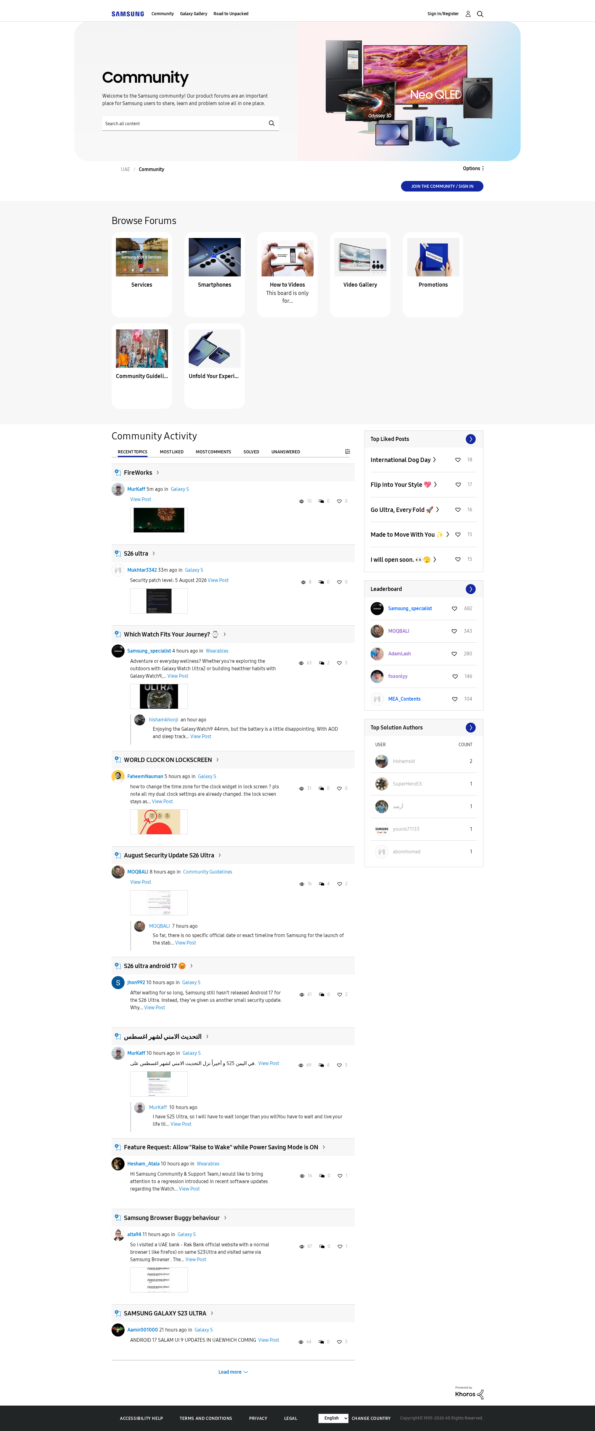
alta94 (134, 1234)
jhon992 (136, 982)
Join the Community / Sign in (442, 186)
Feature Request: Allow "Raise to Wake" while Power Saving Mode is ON (221, 1147)
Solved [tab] (251, 452)
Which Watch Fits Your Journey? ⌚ (171, 634)
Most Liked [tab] (171, 452)
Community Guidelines (142, 376)
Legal (291, 1418)
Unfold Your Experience (215, 376)
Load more (230, 1372)
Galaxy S (180, 489)
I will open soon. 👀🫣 (401, 559)
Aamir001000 (142, 1330)
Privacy (258, 1418)
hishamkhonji (163, 720)
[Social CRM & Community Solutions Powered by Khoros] (469, 1392)
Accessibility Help (141, 1418)
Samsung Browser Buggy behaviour (172, 1218)
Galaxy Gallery (193, 13)
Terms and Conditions (206, 1418)
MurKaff (136, 489)
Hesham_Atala (143, 1164)
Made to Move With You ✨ (408, 534)
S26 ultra (136, 553)
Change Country (371, 1418)
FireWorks (138, 472)
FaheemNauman (145, 776)
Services (141, 284)
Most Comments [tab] (213, 452)
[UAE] (128, 14)
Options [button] (471, 168)
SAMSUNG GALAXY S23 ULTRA (165, 1313)
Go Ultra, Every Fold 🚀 (403, 509)
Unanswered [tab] (285, 452)
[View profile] (118, 489)
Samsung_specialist (149, 651)
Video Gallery (360, 284)
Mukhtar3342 (142, 570)
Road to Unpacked (231, 13)
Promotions (433, 284)
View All (423, 439)
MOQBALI (137, 872)
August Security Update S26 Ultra (169, 855)
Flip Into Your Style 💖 (402, 484)
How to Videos (287, 284)
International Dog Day (401, 460)
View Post (140, 499)
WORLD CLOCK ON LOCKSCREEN (168, 760)
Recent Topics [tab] (133, 452)
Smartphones (214, 284)
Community (163, 13)
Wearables (217, 651)
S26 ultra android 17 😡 (155, 966)
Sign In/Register (443, 13)
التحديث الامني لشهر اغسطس (163, 1036)
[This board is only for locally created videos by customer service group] (288, 257)
